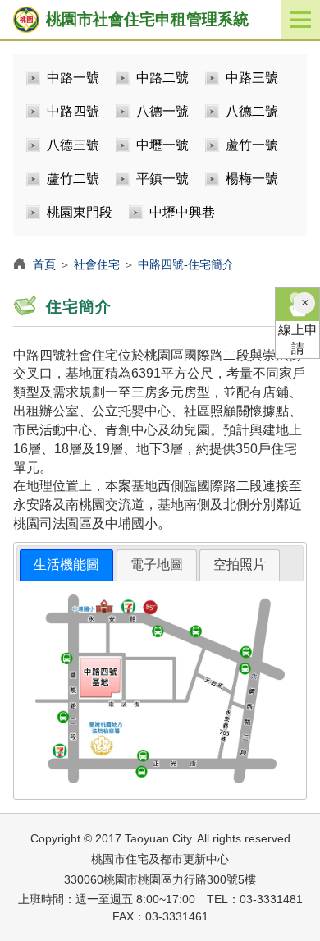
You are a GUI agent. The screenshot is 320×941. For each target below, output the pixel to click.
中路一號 (73, 78)
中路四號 (73, 111)
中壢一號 (162, 145)
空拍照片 (239, 564)
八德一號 (162, 111)
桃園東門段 (79, 212)
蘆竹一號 (252, 145)
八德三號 (73, 145)
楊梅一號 (252, 179)
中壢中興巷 (182, 212)
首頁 (44, 264)
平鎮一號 (162, 179)
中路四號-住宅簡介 (186, 264)
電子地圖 (156, 564)
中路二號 (162, 78)
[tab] (66, 565)
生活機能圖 (66, 564)
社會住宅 (97, 264)
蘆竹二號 (73, 179)
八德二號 (252, 111)
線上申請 (298, 339)
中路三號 (252, 78)
